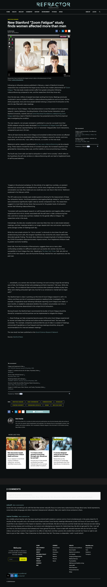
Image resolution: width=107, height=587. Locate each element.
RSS (37, 565)
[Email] (69, 31)
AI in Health (72, 554)
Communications (47, 401)
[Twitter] (60, 31)
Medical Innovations (74, 552)
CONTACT (38, 563)
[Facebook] (56, 31)
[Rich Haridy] (11, 421)
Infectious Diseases (13, 19)
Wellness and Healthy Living (76, 563)
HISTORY (37, 11)
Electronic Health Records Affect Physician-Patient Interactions (23, 383)
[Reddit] (66, 31)
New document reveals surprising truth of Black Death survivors (16, 454)
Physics (55, 558)
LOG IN (94, 11)
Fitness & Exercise (74, 569)
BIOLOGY (21, 11)
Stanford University (18, 405)
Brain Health (72, 550)
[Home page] (53, 4)
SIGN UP (88, 11)
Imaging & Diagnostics (75, 556)
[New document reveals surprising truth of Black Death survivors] (16, 443)
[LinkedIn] (63, 31)
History (55, 554)
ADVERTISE (39, 556)
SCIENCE (55, 545)
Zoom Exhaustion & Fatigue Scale (48, 125)
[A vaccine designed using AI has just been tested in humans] (62, 443)
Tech (87, 550)
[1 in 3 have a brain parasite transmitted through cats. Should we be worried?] (39, 443)
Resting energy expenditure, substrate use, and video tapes (86, 139)
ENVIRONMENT (46, 11)
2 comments (39, 411)
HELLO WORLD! (40, 547)
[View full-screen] (69, 36)
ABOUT (38, 552)
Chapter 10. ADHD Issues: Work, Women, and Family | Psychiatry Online (26, 387)
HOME (8, 11)
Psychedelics (72, 561)
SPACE (61, 11)
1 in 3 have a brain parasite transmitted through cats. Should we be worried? (39, 455)
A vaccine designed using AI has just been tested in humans (61, 454)
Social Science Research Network (47, 332)
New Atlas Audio (57, 405)
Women (47, 405)
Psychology (59, 401)
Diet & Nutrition (73, 567)
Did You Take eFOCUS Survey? (16, 374)
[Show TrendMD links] (69, 393)
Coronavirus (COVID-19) (34, 405)
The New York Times (49, 251)
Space (54, 561)
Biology (55, 550)
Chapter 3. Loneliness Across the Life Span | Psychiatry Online (23, 370)
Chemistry (55, 552)
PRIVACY (38, 561)
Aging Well (72, 565)
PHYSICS (54, 11)
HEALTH (14, 11)
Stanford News (18, 337)
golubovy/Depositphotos (17, 80)
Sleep (70, 572)
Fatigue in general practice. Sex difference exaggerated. (85, 132)
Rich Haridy (19, 419)
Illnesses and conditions (75, 547)
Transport (88, 554)
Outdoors (88, 552)
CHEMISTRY (29, 11)
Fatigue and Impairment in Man (16, 366)
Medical (55, 556)
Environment (56, 547)
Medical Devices (73, 558)
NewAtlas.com (89, 545)
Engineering (89, 547)
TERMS (38, 558)
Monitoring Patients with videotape (16, 378)
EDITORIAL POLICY (41, 554)
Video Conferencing (32, 401)
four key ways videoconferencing (47, 144)
